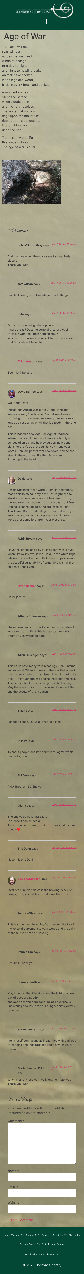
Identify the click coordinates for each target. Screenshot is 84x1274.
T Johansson (26, 361)
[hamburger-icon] (42, 21)
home (7, 1235)
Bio (38, 1244)
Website (13, 1202)
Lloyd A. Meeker (29, 878)
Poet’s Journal (48, 1244)
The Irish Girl (17, 1235)
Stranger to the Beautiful (38, 1235)
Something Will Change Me (66, 1235)
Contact (61, 1244)
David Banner (27, 586)
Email (13, 1186)
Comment (16, 1120)
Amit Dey (54, 1254)
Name (13, 1170)
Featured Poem (27, 1244)
